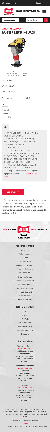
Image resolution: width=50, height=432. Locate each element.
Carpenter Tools (25, 261)
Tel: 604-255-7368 (25, 368)
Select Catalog (10, 20)
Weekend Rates (25, 323)
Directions (25, 334)
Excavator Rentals (25, 277)
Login (39, 3)
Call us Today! (10, 3)
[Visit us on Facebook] (47, 3)
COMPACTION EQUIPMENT (12, 29)
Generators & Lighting (25, 288)
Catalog (25, 311)
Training (25, 315)
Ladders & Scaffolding (25, 292)
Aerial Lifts (25, 250)
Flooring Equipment (25, 284)
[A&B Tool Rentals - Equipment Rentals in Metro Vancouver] (20, 15)
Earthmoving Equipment (25, 281)
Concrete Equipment (25, 269)
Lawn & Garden (25, 296)
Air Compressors (25, 254)
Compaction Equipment (25, 265)
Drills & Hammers (25, 273)
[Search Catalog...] (45, 20)
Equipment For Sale (25, 326)
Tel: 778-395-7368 (25, 388)
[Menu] (44, 11)
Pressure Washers (25, 299)
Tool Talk (25, 319)
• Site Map (26, 423)
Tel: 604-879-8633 (25, 348)
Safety (25, 258)
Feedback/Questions (25, 330)
